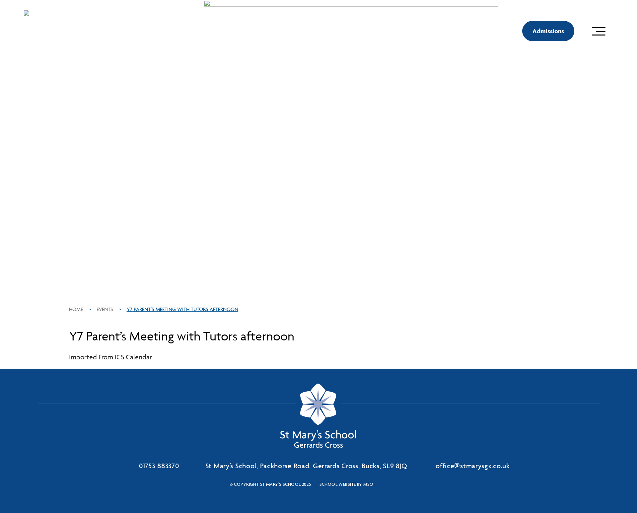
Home (76, 309)
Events (105, 309)
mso (368, 484)
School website (337, 484)
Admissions (548, 31)
